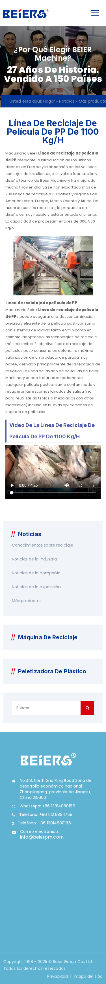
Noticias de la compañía (36, 573)
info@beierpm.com (42, 837)
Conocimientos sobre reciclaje (42, 545)
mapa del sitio (88, 976)
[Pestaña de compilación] (26, 13)
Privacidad (57, 976)
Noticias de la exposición (36, 587)
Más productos (27, 601)
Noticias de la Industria (34, 559)
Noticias (67, 101)
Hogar (49, 101)
